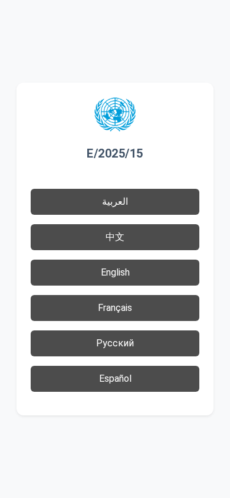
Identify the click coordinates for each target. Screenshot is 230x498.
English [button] (115, 272)
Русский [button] (115, 343)
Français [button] (115, 307)
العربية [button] (115, 201)
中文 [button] (115, 237)
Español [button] (115, 378)
